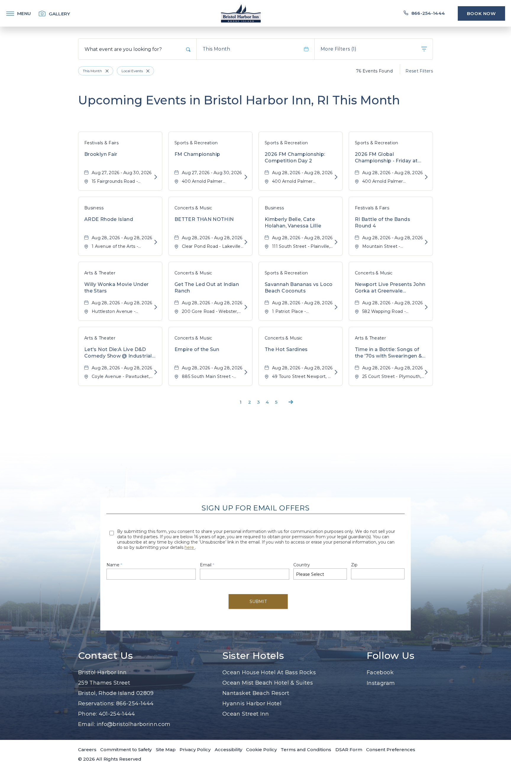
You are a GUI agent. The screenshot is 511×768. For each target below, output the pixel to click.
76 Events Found (374, 71)
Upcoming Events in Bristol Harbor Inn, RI (239, 100)
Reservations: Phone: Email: (124, 698)
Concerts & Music (193, 208)
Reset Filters (419, 71)
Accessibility (228, 749)
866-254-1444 (134, 703)
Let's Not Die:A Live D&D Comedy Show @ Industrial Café (118, 353)
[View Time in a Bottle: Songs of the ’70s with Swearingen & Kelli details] (426, 372)
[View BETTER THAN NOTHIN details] (246, 242)
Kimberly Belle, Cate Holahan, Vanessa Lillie (293, 222)
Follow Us (391, 655)
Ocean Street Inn (245, 714)
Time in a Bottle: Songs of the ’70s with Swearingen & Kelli (388, 353)
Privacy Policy (195, 749)
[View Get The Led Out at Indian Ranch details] (246, 307)
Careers (87, 749)
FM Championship (197, 154)
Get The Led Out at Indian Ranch (206, 288)
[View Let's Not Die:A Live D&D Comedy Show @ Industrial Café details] (155, 372)
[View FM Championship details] (246, 177)
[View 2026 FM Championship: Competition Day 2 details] (336, 177)
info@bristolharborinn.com (134, 724)
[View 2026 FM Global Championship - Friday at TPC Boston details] (426, 177)
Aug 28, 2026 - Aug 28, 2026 (302, 172)
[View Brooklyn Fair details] (155, 177)
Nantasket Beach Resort (255, 693)
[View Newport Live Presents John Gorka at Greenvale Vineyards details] (426, 307)
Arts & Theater (99, 273)
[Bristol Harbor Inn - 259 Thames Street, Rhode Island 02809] (241, 13)
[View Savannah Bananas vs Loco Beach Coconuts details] (336, 307)
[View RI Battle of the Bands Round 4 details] (426, 242)
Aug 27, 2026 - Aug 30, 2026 (122, 172)
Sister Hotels (253, 655)
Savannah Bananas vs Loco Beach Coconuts (299, 288)
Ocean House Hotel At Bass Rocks (269, 672)
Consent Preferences (390, 749)
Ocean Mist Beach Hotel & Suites (267, 683)
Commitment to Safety (126, 749)
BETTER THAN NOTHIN (204, 219)
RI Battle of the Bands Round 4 (382, 222)
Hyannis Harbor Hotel (252, 703)
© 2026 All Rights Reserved (109, 759)
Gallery (59, 14)
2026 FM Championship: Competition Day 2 (295, 157)
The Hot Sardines (286, 349)
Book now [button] (481, 13)
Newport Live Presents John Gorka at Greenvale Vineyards (390, 288)
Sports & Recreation (196, 142)
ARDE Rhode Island (108, 219)
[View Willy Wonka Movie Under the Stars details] (155, 307)
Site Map (166, 749)
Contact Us (105, 655)
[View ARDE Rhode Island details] (155, 242)
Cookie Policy (261, 749)
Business (94, 208)
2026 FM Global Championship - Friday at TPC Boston (386, 157)
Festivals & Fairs (101, 142)
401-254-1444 (117, 714)
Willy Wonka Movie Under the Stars (116, 288)
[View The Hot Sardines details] (336, 372)
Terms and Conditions (306, 749)
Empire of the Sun (196, 349)
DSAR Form (348, 749)
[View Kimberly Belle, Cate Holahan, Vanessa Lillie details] (336, 242)
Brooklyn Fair (100, 154)
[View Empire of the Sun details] (246, 372)
